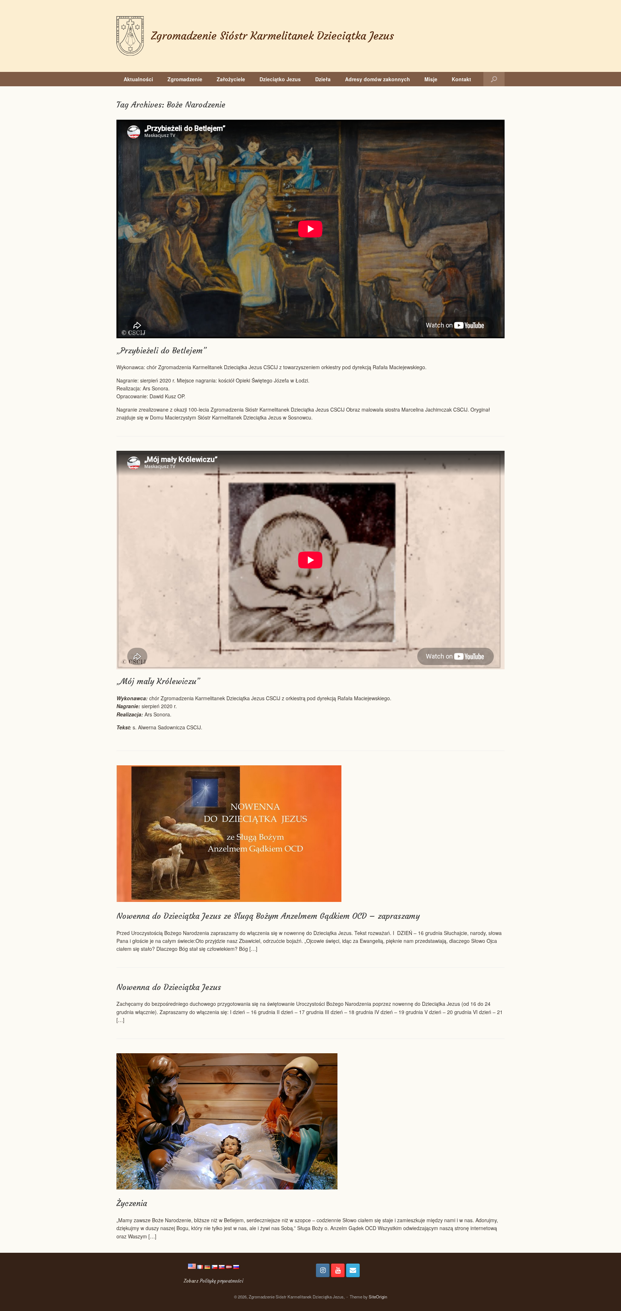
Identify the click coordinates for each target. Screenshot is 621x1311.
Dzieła (323, 79)
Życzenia (131, 1203)
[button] (494, 79)
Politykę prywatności (221, 1281)
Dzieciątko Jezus (280, 79)
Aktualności (138, 79)
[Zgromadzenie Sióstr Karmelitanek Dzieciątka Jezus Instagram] (323, 1270)
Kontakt (461, 79)
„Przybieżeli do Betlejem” (161, 351)
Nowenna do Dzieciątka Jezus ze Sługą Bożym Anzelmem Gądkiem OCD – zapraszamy (268, 916)
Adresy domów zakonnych (377, 79)
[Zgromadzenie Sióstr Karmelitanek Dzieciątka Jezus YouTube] (338, 1270)
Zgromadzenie (184, 79)
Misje (430, 79)
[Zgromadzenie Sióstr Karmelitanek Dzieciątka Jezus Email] (353, 1270)
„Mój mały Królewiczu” (158, 681)
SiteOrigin (378, 1296)
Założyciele (231, 79)
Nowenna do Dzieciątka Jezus (168, 987)
